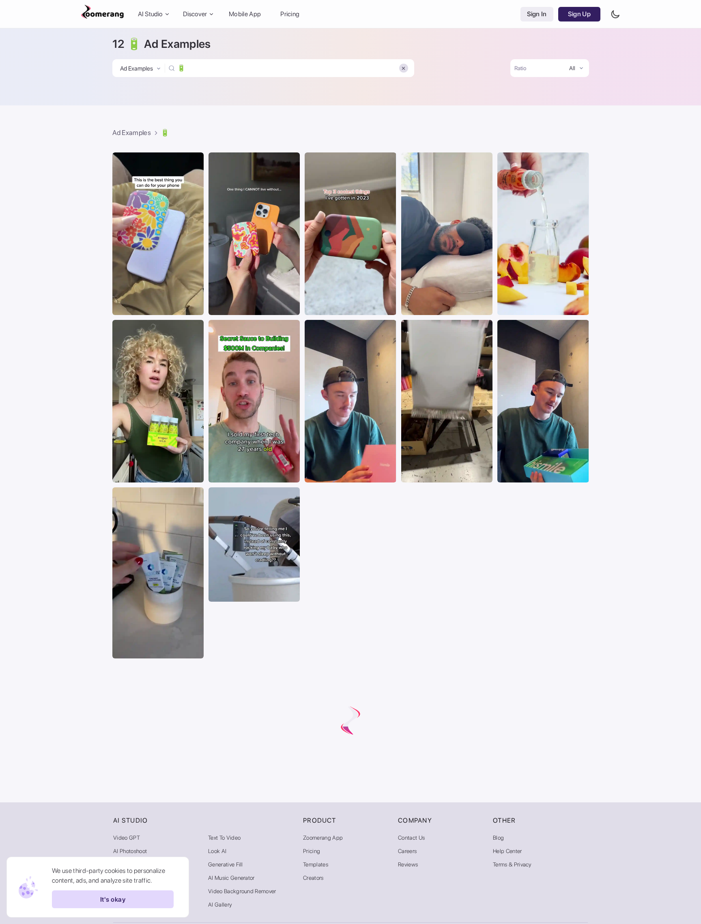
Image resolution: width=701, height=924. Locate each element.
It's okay (112, 899)
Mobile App (245, 14)
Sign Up (579, 14)
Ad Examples (131, 133)
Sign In (537, 14)
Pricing (289, 14)
